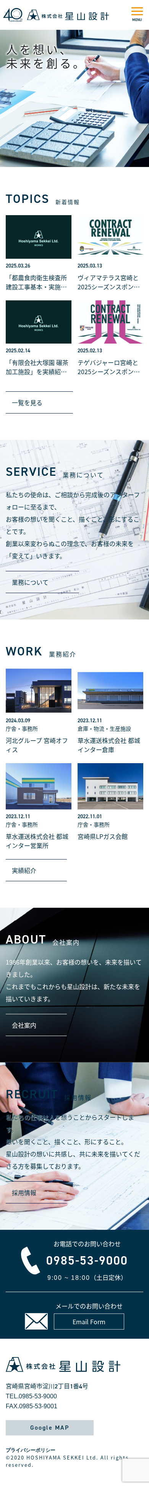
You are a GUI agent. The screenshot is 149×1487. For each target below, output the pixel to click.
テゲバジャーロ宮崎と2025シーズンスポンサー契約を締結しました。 (109, 367)
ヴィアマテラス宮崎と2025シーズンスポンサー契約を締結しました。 (109, 282)
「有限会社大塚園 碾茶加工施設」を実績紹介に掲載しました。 (37, 367)
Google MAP (49, 1428)
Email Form (89, 1321)
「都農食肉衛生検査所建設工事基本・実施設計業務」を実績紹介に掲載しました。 (36, 282)
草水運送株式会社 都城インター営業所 (37, 841)
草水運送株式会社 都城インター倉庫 (109, 745)
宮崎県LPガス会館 (103, 836)
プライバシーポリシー (30, 1450)
